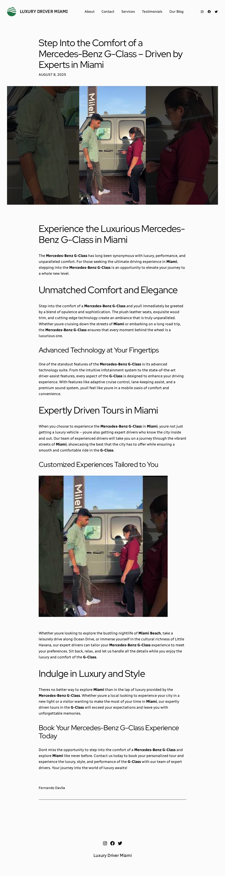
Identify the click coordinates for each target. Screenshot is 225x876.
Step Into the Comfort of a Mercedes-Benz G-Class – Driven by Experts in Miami (111, 53)
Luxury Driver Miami (44, 11)
